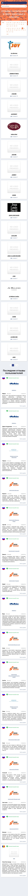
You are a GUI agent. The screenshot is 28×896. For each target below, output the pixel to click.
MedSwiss (14, 390)
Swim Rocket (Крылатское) (14, 644)
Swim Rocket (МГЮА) (14, 769)
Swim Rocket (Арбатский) (14, 739)
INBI (14, 858)
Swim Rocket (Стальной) (14, 551)
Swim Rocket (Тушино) (14, 580)
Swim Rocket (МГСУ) (14, 828)
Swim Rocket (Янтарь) (14, 490)
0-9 (7, 34)
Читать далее (23, 406)
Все (3, 22)
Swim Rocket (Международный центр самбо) (14, 676)
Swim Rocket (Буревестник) (14, 799)
